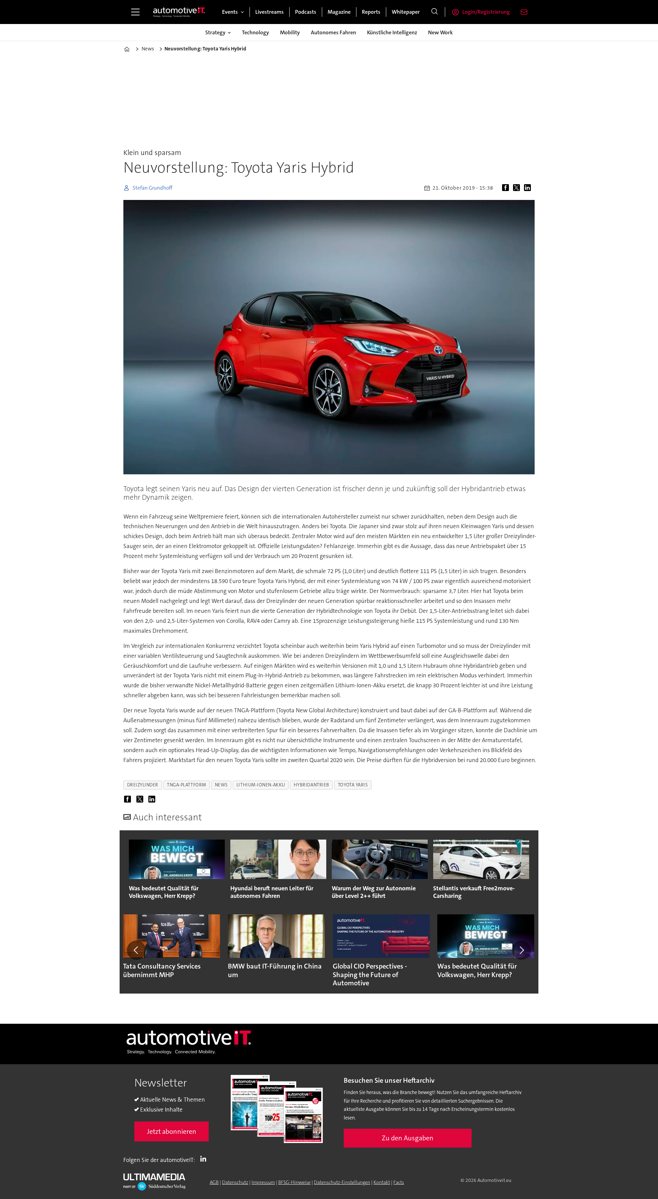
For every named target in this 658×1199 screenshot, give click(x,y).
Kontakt (382, 1182)
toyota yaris (353, 785)
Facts (398, 1182)
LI (205, 1158)
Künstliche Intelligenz (392, 32)
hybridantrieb (311, 785)
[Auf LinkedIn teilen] (529, 188)
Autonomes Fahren (333, 32)
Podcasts (305, 11)
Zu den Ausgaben (408, 1137)
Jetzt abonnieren (171, 1131)
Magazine (339, 11)
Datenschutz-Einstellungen (342, 1182)
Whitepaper (406, 11)
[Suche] (434, 12)
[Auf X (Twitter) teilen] (518, 188)
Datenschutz (235, 1182)
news (221, 785)
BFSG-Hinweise (294, 1182)
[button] (136, 950)
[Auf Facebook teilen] (507, 188)
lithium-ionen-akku (260, 785)
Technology (255, 32)
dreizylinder (143, 785)
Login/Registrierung (486, 11)
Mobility (290, 32)
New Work (440, 32)
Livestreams (269, 11)
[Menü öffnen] (135, 12)
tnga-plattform (186, 785)
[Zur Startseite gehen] (179, 12)
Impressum (263, 1182)
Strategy (215, 32)
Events (230, 11)
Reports (371, 11)
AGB (214, 1182)
